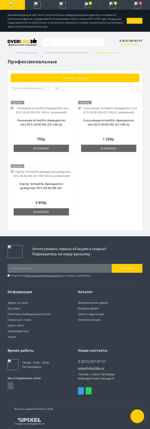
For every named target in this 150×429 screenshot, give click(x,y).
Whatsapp (89, 390)
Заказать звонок (130, 44)
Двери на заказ (18, 302)
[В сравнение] (68, 109)
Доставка (14, 308)
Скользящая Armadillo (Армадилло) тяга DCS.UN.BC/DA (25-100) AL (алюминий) (108, 124)
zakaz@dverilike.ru (91, 368)
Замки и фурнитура (26, 52)
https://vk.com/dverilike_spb (10, 385)
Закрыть (134, 20)
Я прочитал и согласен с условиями (50, 275)
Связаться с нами (19, 320)
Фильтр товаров (75, 78)
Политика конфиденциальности (43, 275)
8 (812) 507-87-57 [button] (92, 361)
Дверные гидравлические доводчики (66, 52)
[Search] (101, 42)
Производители (18, 331)
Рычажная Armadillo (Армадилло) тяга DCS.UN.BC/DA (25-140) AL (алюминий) (41, 124)
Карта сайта (16, 325)
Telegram (81, 390)
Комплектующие (89, 320)
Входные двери (88, 308)
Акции (12, 337)
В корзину (41, 148)
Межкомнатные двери (93, 302)
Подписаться (127, 268)
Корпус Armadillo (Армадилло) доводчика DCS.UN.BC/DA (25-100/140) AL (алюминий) (41, 188)
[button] (62, 5)
